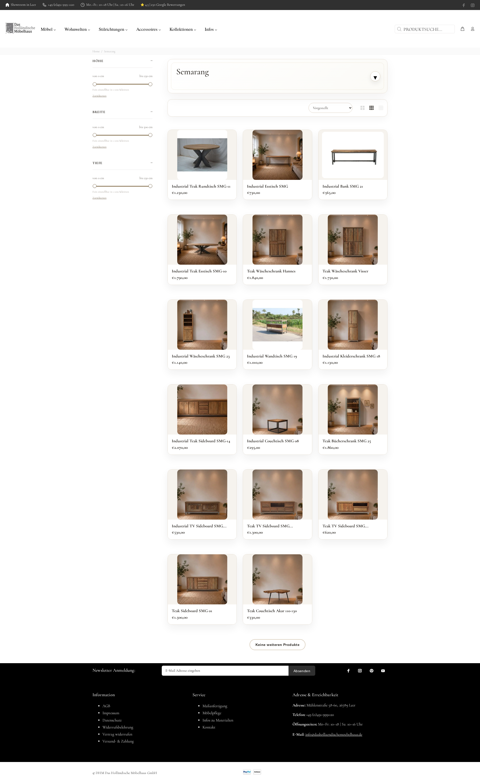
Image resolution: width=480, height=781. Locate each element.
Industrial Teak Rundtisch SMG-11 (201, 186)
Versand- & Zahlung (118, 741)
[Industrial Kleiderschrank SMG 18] (353, 325)
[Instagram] (472, 5)
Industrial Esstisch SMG (267, 186)
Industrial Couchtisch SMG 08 (273, 441)
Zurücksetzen (99, 95)
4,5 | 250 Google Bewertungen (162, 5)
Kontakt (208, 727)
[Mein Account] (471, 29)
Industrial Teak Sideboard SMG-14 (201, 441)
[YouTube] (383, 670)
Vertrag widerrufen (117, 734)
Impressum (110, 712)
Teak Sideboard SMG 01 (192, 610)
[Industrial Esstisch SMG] (277, 155)
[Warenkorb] (462, 29)
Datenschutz (112, 720)
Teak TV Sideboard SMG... (270, 526)
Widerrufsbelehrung (117, 727)
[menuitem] (48, 29)
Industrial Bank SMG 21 (342, 186)
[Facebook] (464, 5)
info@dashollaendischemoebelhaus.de (333, 734)
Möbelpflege (211, 712)
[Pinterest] (371, 670)
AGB (106, 705)
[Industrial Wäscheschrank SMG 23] (202, 325)
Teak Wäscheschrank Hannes (271, 271)
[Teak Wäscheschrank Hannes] (277, 240)
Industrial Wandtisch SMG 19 (272, 356)
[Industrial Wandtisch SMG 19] (277, 325)
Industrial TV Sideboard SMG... (199, 526)
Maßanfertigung (214, 705)
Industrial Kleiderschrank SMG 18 (351, 356)
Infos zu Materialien (217, 720)
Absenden (302, 671)
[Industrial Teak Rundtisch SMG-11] (202, 155)
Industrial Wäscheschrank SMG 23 (201, 356)
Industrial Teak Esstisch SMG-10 (199, 271)
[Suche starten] (399, 29)
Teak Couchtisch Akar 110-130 (272, 610)
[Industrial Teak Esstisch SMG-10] (202, 240)
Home (96, 51)
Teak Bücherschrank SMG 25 (346, 441)
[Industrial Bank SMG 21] (353, 155)
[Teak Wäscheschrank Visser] (353, 240)
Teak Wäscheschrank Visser (345, 271)
